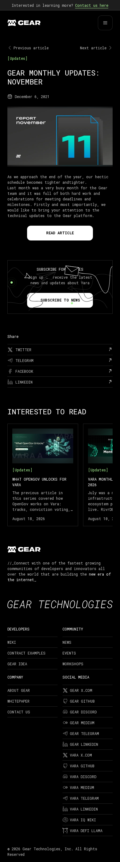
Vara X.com (81, 755)
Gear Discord (83, 711)
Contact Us (18, 711)
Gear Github (82, 701)
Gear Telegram (84, 733)
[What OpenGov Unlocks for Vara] (42, 475)
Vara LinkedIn (84, 809)
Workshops (72, 663)
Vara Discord (83, 776)
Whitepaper (18, 701)
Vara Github (82, 765)
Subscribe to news (60, 300)
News (66, 642)
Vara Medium (82, 787)
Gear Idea (17, 663)
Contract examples (26, 653)
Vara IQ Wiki (83, 819)
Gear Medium (82, 722)
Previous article (31, 47)
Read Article (60, 232)
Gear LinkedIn (84, 744)
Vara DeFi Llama (86, 830)
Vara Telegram (84, 798)
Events (69, 653)
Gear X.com (81, 690)
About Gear (18, 690)
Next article (93, 47)
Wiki (11, 642)
